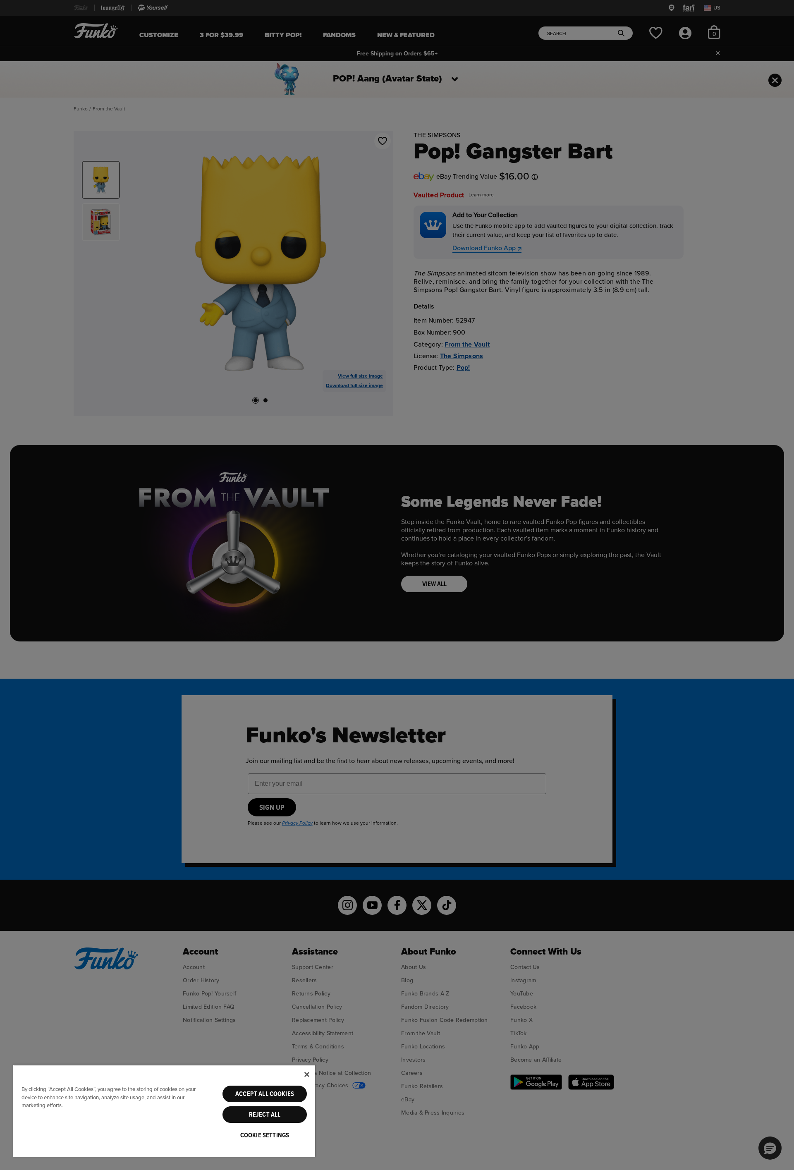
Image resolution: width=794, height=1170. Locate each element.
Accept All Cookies (264, 1094)
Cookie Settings (264, 1135)
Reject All (265, 1114)
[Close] (306, 1074)
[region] (164, 1111)
